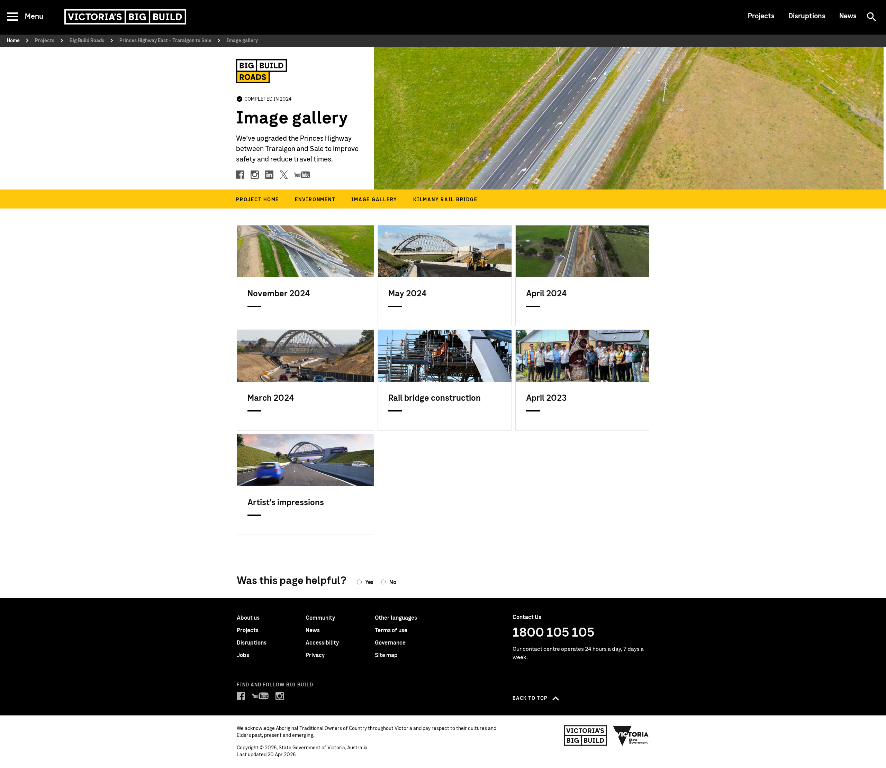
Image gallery (374, 199)
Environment (315, 199)
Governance (390, 643)
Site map (386, 655)
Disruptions (806, 16)
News (848, 16)
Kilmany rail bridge (445, 199)
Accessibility (322, 643)
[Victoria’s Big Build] (125, 17)
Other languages (396, 618)
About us (248, 618)
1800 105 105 (554, 633)
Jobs (243, 655)
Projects (761, 16)
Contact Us (527, 617)
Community (320, 618)
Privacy (315, 655)
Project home (257, 199)
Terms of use (391, 630)
